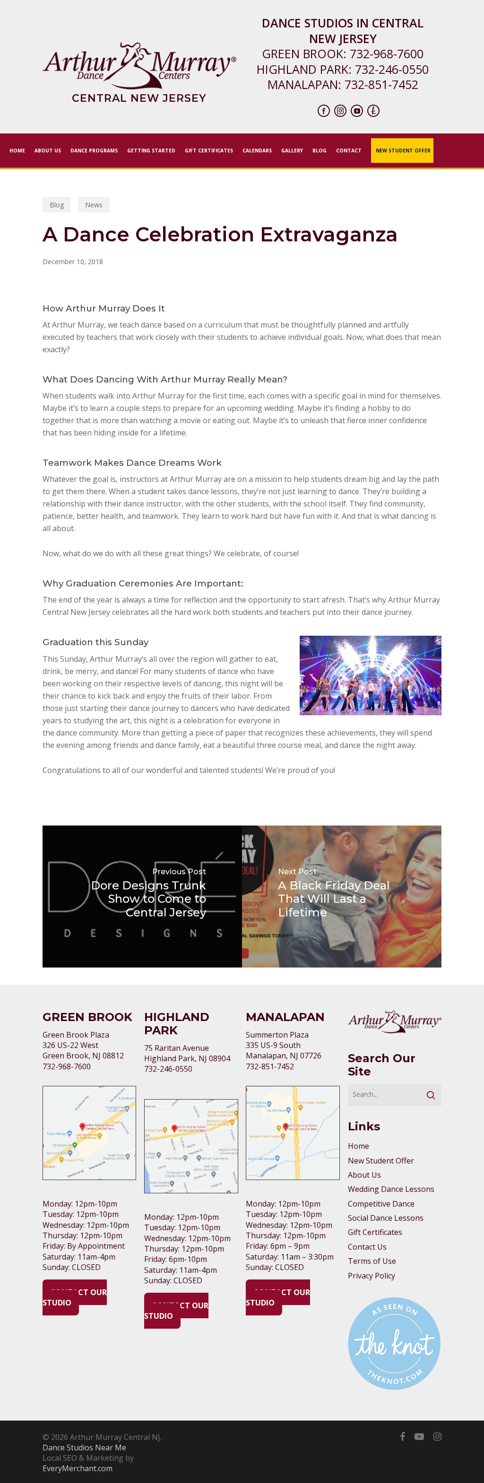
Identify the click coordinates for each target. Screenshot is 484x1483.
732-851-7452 (381, 84)
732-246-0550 (392, 69)
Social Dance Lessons (386, 1218)
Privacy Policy (371, 1275)
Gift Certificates (375, 1232)
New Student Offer (381, 1160)
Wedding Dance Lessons (391, 1189)
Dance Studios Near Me (84, 1447)
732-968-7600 (387, 53)
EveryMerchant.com (77, 1468)
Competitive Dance (381, 1204)
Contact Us (367, 1247)
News (94, 204)
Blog (57, 204)
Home (358, 1146)
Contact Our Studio (75, 1297)
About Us (364, 1175)
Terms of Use (372, 1261)
